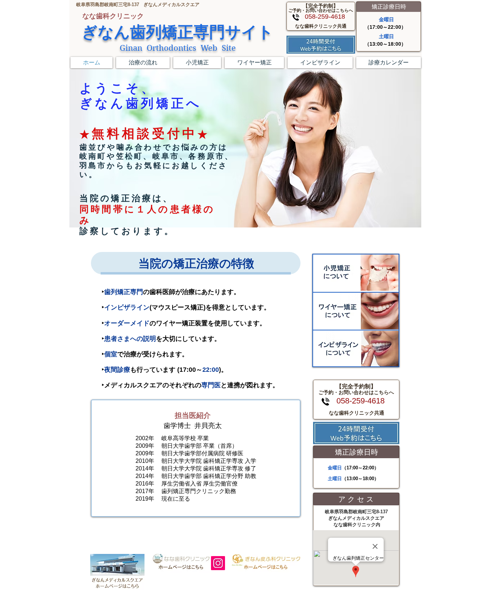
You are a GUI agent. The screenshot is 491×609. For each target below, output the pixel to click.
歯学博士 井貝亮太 (193, 425)
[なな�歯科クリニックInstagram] (218, 563)
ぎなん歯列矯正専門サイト (178, 32)
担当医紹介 (193, 415)
